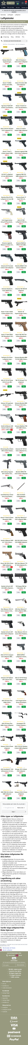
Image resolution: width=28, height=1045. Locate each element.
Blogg (14, 958)
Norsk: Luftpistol (7, 950)
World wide (11, 955)
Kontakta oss (5, 985)
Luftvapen (10, 15)
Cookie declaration (7, 988)
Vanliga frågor (6, 993)
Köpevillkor (5, 998)
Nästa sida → (21, 808)
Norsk (20, 955)
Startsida (3, 15)
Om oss (4, 983)
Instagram (5, 1007)
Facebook (4, 1011)
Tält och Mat (10, 7)
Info (4, 66)
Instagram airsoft (6, 1009)
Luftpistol (17, 15)
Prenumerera (20, 965)
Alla (4, 7)
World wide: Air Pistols (9, 948)
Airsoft (18, 7)
